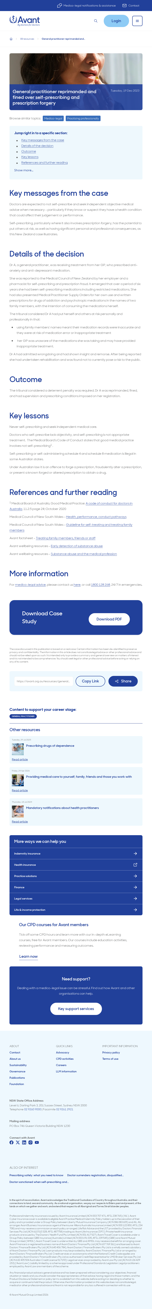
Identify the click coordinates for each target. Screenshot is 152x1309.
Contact (133, 5)
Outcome (28, 151)
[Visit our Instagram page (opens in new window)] (30, 1142)
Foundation (17, 1084)
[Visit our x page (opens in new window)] (18, 1142)
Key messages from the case (42, 140)
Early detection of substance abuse (77, 546)
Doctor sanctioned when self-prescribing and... (39, 1182)
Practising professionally (83, 118)
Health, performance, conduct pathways (96, 517)
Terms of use (110, 1059)
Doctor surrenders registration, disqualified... (95, 1175)
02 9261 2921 (64, 1109)
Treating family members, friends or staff (65, 538)
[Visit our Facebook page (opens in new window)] (11, 1142)
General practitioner (23, 716)
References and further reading (44, 162)
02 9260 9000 (32, 1109)
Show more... (23, 170)
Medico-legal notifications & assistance (90, 5)
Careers (61, 1065)
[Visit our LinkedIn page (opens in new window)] (24, 1142)
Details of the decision (37, 146)
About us (15, 1059)
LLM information (66, 1071)
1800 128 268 (100, 585)
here (77, 585)
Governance (17, 1071)
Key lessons (29, 157)
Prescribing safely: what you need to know (36, 1175)
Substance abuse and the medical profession (84, 554)
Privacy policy (111, 1052)
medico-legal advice (30, 585)
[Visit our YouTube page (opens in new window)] (37, 1142)
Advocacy (62, 1052)
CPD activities (65, 1059)
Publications (17, 1077)
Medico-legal (53, 118)
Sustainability (18, 1065)
